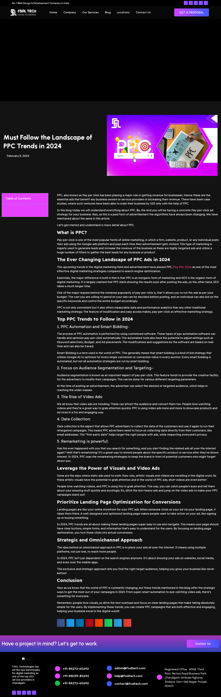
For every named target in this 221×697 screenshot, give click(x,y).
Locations (123, 12)
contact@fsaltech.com (131, 684)
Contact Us (143, 12)
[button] (44, 198)
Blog (108, 12)
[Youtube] (201, 3)
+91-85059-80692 (76, 676)
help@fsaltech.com (128, 676)
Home (53, 12)
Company (69, 12)
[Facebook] (186, 3)
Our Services (90, 12)
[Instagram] (191, 3)
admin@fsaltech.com (129, 668)
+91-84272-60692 (76, 669)
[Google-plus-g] (206, 3)
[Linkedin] (196, 3)
